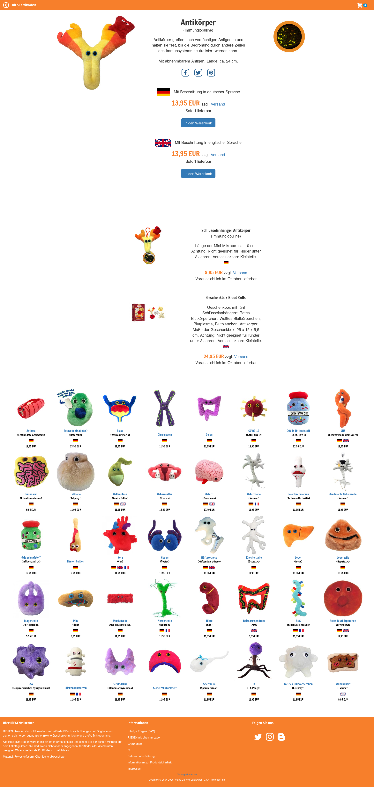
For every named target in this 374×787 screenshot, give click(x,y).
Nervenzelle (165, 621)
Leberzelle (343, 557)
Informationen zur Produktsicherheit (150, 762)
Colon (209, 435)
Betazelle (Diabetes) (75, 431)
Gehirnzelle (254, 494)
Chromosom (165, 435)
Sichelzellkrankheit (164, 688)
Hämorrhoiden (75, 561)
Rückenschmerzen (76, 688)
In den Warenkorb (198, 122)
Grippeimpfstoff (31, 557)
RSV (31, 684)
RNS (298, 621)
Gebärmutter (164, 494)
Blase (120, 431)
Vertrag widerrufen (187, 774)
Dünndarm (31, 494)
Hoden (164, 557)
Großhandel (135, 744)
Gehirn (209, 494)
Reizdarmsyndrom (254, 621)
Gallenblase (120, 494)
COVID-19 (253, 431)
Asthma (30, 431)
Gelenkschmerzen (298, 494)
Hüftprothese (209, 557)
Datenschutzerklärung (141, 756)
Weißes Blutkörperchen (298, 684)
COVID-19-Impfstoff (298, 431)
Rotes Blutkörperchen (343, 621)
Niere (209, 621)
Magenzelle (31, 621)
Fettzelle (76, 494)
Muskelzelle (120, 621)
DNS (342, 431)
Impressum (134, 768)
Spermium (209, 684)
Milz (75, 621)
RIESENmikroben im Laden (144, 737)
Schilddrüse (120, 684)
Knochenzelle (254, 557)
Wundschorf (343, 684)
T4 (253, 684)
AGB (130, 750)
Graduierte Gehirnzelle (342, 494)
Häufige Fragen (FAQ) (141, 731)
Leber (298, 557)
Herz (120, 557)
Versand (218, 104)
